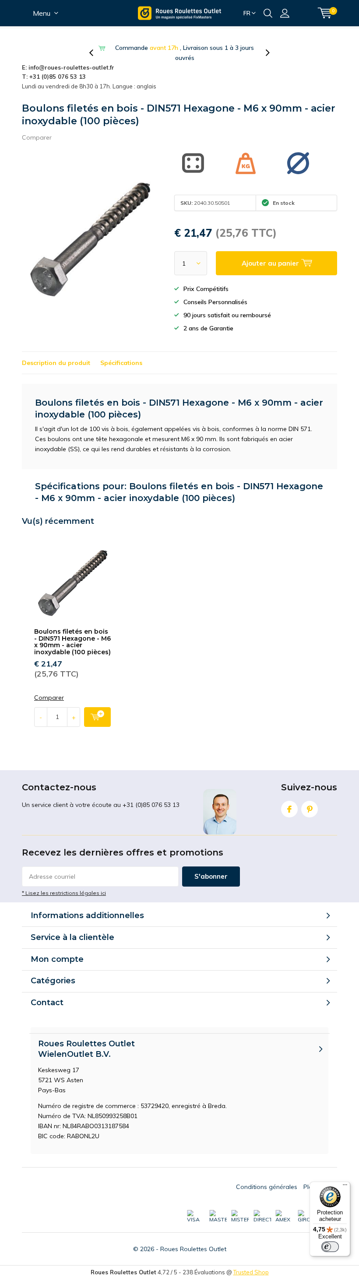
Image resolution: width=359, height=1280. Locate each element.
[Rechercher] (268, 13)
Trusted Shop (251, 1272)
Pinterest (309, 809)
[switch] (330, 1246)
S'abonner (211, 876)
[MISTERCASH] (240, 1216)
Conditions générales (266, 1187)
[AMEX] (284, 1216)
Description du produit (56, 363)
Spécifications (121, 363)
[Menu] (345, 1187)
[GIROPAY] (306, 1216)
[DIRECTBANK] (262, 1216)
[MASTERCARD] (218, 1216)
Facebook (289, 809)
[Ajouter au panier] (97, 717)
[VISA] (195, 1216)
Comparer (37, 137)
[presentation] (95, 53)
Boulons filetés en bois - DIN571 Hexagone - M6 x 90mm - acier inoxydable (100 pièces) (72, 642)
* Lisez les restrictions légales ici (64, 893)
